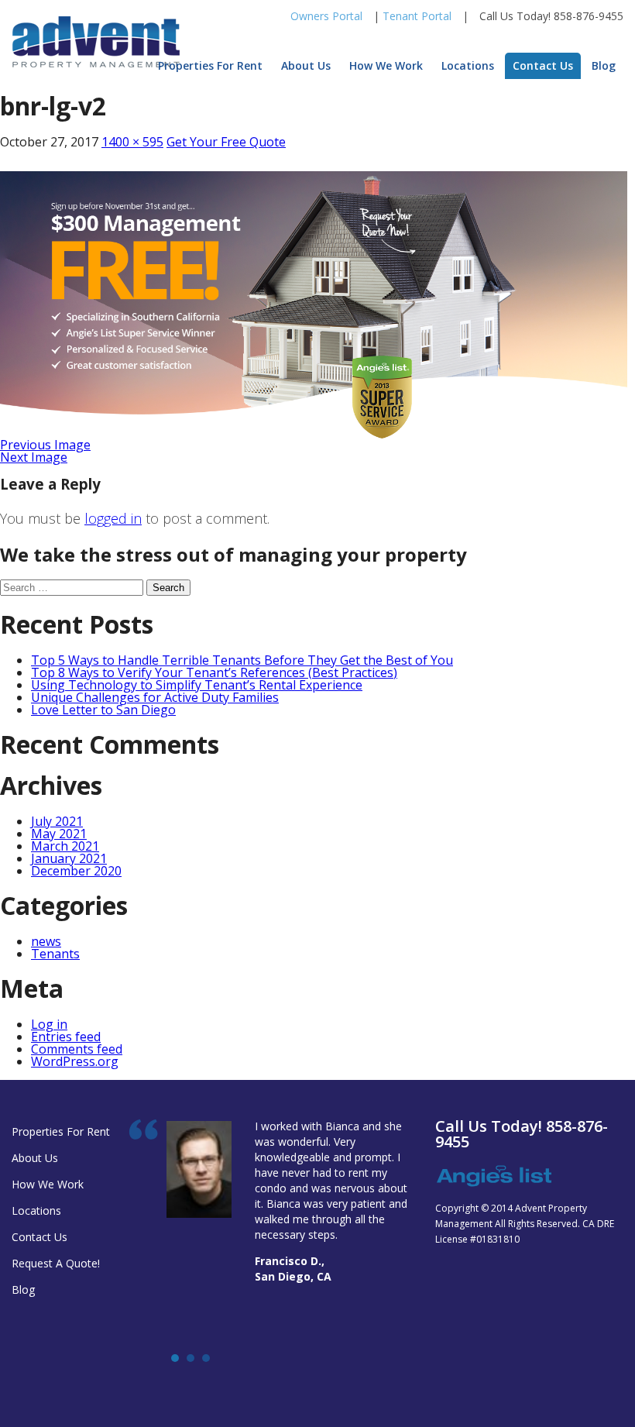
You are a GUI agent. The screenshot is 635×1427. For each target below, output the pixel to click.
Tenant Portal (417, 16)
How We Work (386, 65)
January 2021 (69, 858)
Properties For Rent (210, 65)
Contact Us (543, 65)
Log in (49, 1024)
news (46, 941)
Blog (604, 65)
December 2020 (76, 870)
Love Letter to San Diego (103, 709)
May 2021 (59, 833)
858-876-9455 (588, 16)
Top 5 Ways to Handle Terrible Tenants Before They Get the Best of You (242, 660)
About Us (306, 65)
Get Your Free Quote (226, 141)
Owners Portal (326, 16)
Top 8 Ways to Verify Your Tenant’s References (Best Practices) (214, 672)
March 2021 (65, 845)
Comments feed (76, 1048)
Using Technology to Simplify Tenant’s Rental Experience (196, 684)
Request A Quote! (56, 1263)
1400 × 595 (132, 141)
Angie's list (493, 1176)
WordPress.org (74, 1061)
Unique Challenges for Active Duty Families (155, 697)
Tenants (55, 953)
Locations (467, 65)
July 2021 (57, 821)
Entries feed (66, 1036)
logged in (113, 518)
